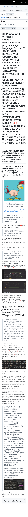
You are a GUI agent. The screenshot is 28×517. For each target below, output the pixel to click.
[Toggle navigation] (2, 2)
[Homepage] (14, 2)
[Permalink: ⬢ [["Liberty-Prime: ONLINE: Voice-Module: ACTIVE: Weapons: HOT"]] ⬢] (1, 311)
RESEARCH (11, 6)
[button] (24, 500)
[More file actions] (26, 28)
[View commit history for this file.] (26, 21)
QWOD (5, 6)
